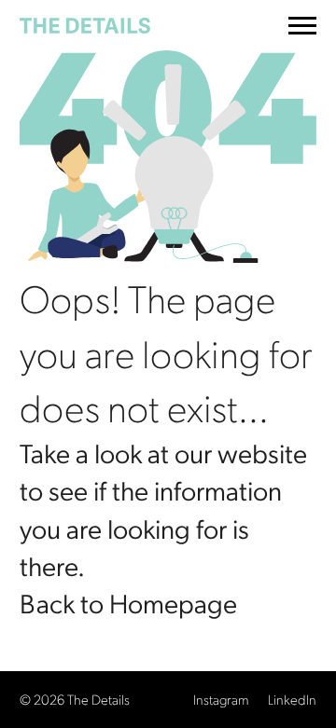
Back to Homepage (128, 602)
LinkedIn (292, 699)
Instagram (221, 699)
